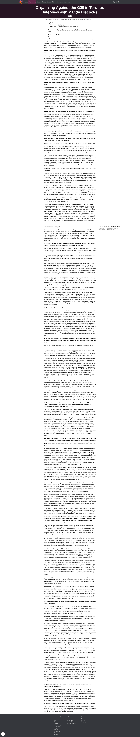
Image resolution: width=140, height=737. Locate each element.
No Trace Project (47, 19)
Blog (55, 720)
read (62, 26)
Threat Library (70, 720)
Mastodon (56, 734)
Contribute (83, 720)
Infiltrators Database (71, 723)
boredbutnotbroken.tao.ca (84, 47)
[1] (59, 226)
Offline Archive (57, 729)
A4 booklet (66, 26)
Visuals (55, 728)
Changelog (56, 722)
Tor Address (57, 731)
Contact (56, 723)
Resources (55, 19)
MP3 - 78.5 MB (60, 25)
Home (55, 718)
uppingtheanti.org (52, 38)
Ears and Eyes (70, 722)
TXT (78, 26)
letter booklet (73, 26)
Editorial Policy (57, 725)
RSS (55, 733)
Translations (57, 726)
